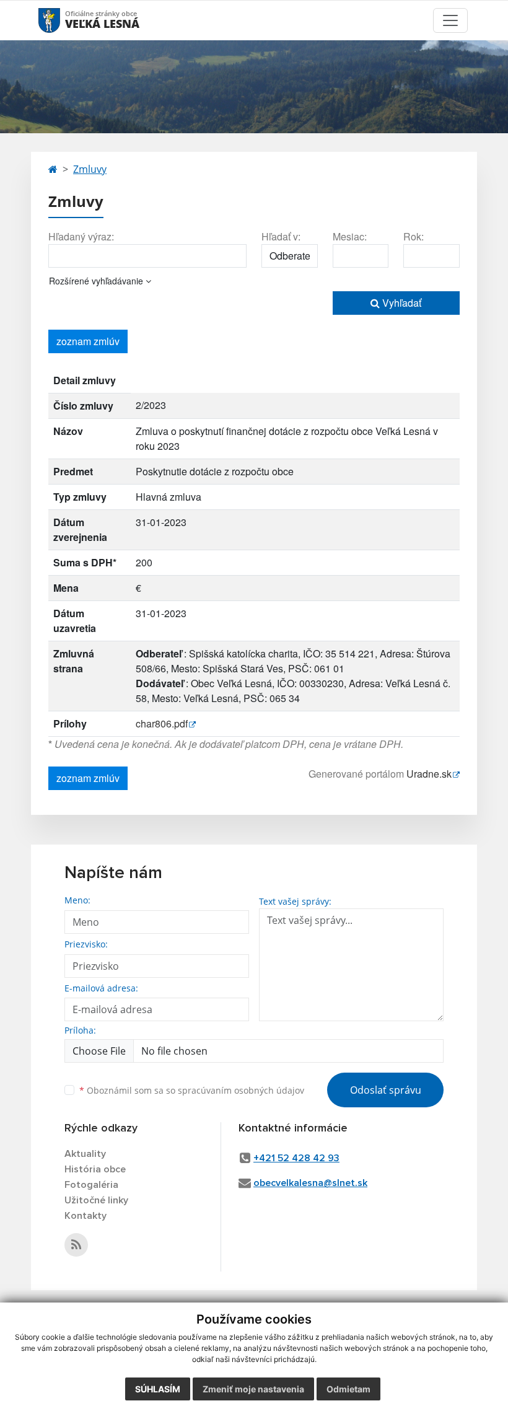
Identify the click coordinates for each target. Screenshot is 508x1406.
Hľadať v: (280, 236)
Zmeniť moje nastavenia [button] (253, 1389)
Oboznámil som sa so (191, 1090)
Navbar (61, 20)
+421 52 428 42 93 (296, 1158)
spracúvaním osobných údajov (241, 1090)
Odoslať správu (385, 1090)
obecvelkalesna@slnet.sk (310, 1183)
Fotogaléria (91, 1185)
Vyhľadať (400, 303)
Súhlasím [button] (157, 1389)
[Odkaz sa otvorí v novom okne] (76, 1245)
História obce (95, 1169)
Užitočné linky (96, 1200)
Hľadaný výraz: (81, 236)
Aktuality (85, 1154)
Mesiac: (350, 236)
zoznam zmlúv (88, 341)
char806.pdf (162, 723)
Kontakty (85, 1216)
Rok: (413, 236)
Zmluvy (90, 169)
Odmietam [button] (348, 1389)
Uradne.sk (429, 774)
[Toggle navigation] (450, 20)
